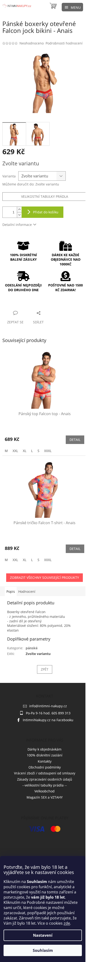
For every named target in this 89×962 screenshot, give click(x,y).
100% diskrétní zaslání (44, 755)
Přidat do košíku (45, 212)
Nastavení (42, 935)
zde (67, 923)
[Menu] (72, 7)
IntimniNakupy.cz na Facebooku (48, 720)
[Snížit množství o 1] (19, 215)
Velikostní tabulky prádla (44, 196)
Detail (75, 439)
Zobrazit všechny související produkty (44, 577)
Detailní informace (17, 224)
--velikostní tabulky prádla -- (44, 785)
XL (24, 450)
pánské (31, 648)
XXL (15, 450)
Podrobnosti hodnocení (64, 43)
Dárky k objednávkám (44, 749)
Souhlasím (43, 950)
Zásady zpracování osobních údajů (44, 779)
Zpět (44, 669)
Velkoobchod (44, 791)
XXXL (48, 450)
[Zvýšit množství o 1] (19, 209)
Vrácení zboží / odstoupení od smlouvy (44, 773)
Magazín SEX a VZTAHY (45, 797)
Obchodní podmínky (44, 767)
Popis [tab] (10, 591)
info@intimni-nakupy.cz (48, 706)
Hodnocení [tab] (26, 591)
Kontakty (45, 761)
